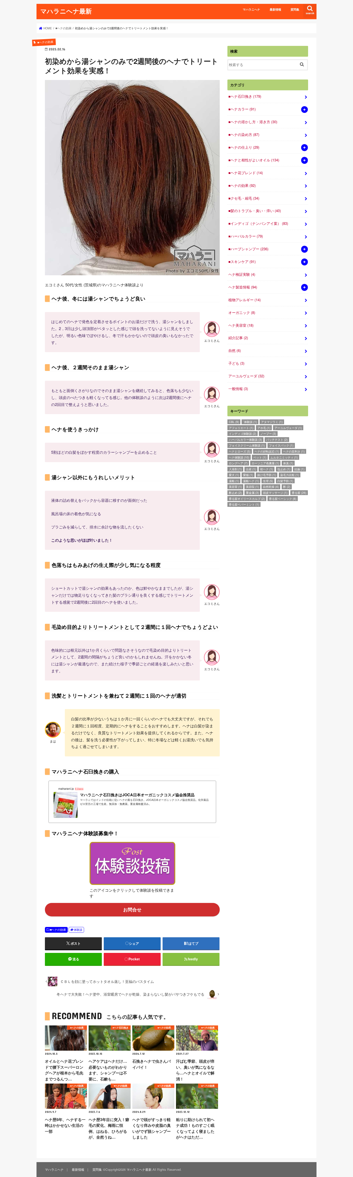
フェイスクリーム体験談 (247, 445)
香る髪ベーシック (282, 499)
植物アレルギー (244, 299)
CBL (234, 422)
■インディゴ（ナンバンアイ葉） (258, 223)
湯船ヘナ (251, 481)
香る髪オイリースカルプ (247, 499)
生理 (268, 481)
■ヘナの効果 (58, 929)
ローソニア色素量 (265, 463)
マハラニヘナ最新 (66, 11)
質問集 (295, 9)
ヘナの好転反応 (267, 451)
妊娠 (299, 469)
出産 (251, 469)
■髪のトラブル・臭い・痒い (254, 210)
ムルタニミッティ (284, 457)
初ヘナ (266, 469)
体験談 (78, 929)
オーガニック (241, 312)
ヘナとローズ (239, 451)
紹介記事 (238, 337)
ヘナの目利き (294, 451)
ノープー (268, 433)
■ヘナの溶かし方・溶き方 (252, 121)
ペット (259, 457)
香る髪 (299, 492)
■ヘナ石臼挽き (244, 96)
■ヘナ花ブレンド (245, 172)
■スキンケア (242, 261)
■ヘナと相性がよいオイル (253, 159)
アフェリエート (241, 428)
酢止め (235, 492)
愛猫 (248, 475)
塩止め (283, 469)
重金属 (252, 492)
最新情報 (275, 9)
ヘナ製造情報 (242, 286)
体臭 (288, 463)
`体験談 (250, 422)
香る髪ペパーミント (244, 504)
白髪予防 (285, 481)
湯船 (234, 481)
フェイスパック (281, 445)
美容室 (235, 486)
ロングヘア (238, 463)
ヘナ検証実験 (241, 274)
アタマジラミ (272, 422)
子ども (236, 363)
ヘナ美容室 (241, 325)
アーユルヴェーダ (246, 375)
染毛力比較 (289, 475)
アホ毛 (263, 428)
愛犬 (234, 475)
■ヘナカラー (242, 108)
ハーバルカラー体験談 (245, 439)
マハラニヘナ (251, 9)
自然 (234, 350)
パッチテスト (277, 439)
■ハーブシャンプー (248, 248)
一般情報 (238, 388)
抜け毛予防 (266, 475)
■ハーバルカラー (245, 236)
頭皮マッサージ (275, 492)
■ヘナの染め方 (243, 134)
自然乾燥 (271, 486)
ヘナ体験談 (239, 457)
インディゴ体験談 (242, 433)
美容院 (252, 486)
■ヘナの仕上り (243, 147)
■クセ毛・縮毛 (243, 198)
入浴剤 (235, 469)
